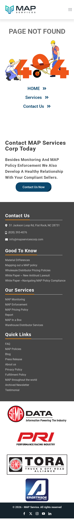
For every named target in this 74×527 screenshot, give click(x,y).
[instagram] (37, 513)
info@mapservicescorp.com (26, 239)
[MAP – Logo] (20, 6)
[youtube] (43, 513)
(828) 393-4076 (17, 232)
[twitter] (30, 513)
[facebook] (24, 513)
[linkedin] (49, 513)
